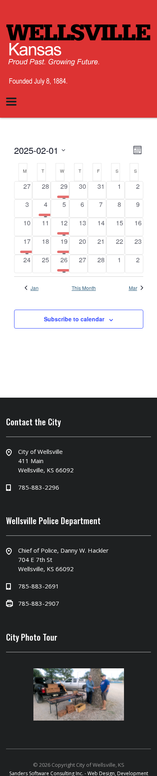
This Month (84, 288)
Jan (35, 288)
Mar (133, 288)
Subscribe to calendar (74, 319)
